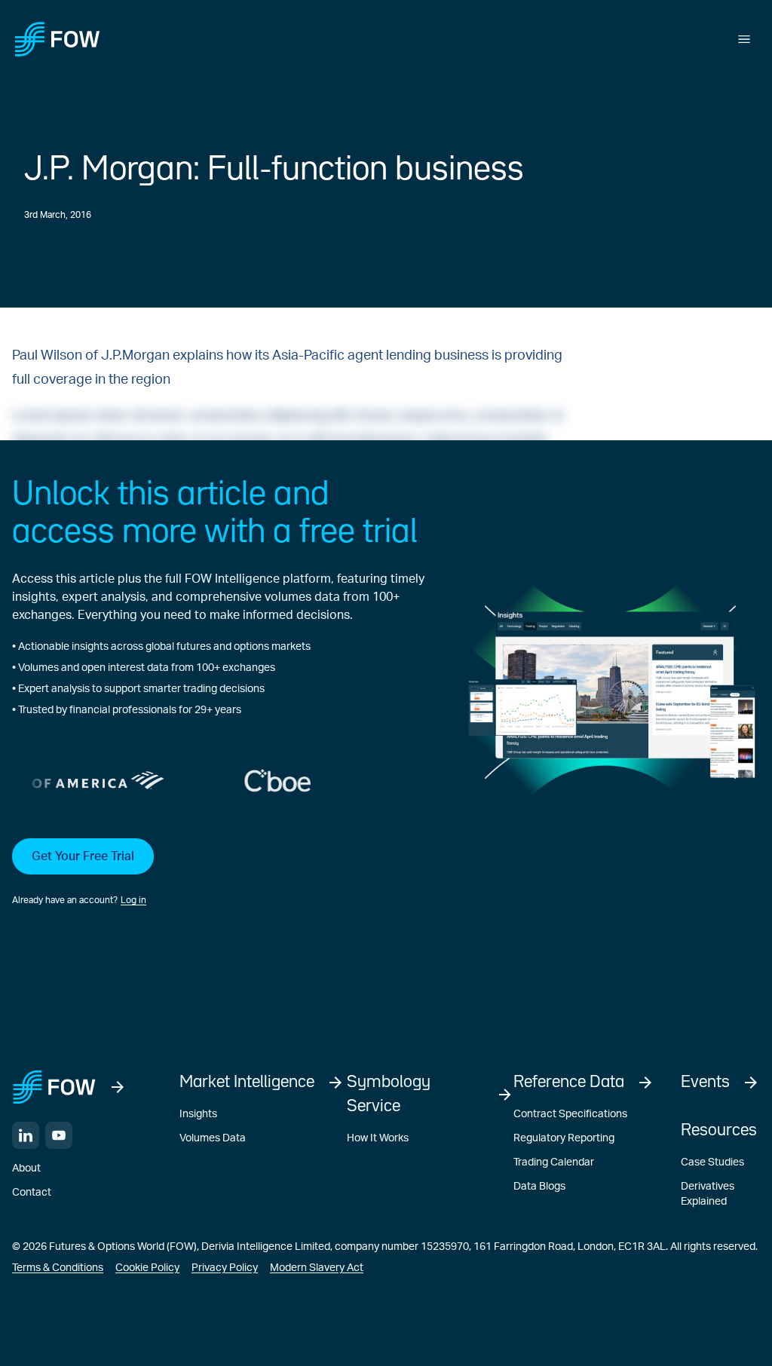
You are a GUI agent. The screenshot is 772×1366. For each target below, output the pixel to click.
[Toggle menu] (744, 39)
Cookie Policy (147, 1268)
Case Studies (712, 1162)
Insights (198, 1114)
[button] (218, 873)
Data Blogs (539, 1186)
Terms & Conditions (57, 1268)
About (26, 1168)
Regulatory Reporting (563, 1138)
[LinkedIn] (25, 1135)
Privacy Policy (224, 1268)
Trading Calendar (553, 1162)
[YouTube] (58, 1135)
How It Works (378, 1138)
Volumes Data (212, 1138)
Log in (133, 900)
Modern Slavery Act (316, 1268)
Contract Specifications (570, 1114)
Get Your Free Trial (83, 856)
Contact (31, 1192)
